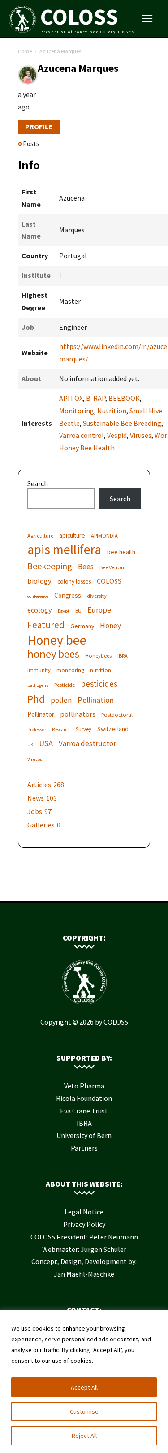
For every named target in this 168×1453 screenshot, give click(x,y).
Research (61, 729)
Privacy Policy (84, 1224)
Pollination (96, 700)
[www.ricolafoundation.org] (57, 887)
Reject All (84, 1436)
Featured (46, 625)
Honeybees (98, 655)
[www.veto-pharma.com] (84, 887)
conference (37, 596)
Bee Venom (112, 567)
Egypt (63, 611)
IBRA (122, 655)
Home (25, 51)
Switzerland (113, 729)
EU (78, 610)
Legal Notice (84, 1211)
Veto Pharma (84, 1085)
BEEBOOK (124, 398)
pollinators (77, 714)
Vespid (117, 435)
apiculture (72, 535)
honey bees (53, 654)
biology (39, 580)
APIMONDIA (104, 535)
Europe (99, 610)
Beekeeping (49, 566)
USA (46, 743)
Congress (67, 595)
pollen (61, 700)
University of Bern (84, 1135)
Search (37, 483)
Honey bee (56, 640)
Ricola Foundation (84, 1098)
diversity (97, 595)
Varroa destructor (87, 743)
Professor (36, 729)
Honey (110, 625)
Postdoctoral (117, 714)
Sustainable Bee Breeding (122, 423)
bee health (121, 552)
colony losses (74, 581)
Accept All (84, 1387)
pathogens (37, 685)
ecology (39, 609)
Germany (82, 626)
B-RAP (95, 398)
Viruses (140, 435)
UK (30, 744)
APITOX (71, 398)
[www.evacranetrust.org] (71, 887)
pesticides (99, 684)
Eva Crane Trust (84, 1110)
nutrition (100, 670)
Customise (84, 1411)
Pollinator (40, 714)
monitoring (70, 670)
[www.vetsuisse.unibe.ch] (97, 887)
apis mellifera (64, 549)
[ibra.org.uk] (111, 887)
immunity (39, 670)
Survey (83, 729)
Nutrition (111, 410)
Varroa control (81, 435)
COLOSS (109, 580)
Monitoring (76, 410)
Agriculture (40, 535)
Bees (86, 566)
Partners (84, 1147)
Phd (36, 699)
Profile (38, 126)
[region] (84, 1381)
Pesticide (64, 684)
